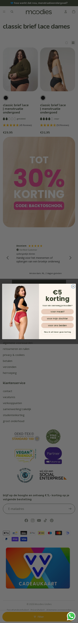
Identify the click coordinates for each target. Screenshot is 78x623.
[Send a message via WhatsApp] (71, 616)
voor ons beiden (57, 325)
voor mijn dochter (57, 318)
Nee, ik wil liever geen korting (57, 332)
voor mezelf (57, 311)
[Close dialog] (73, 286)
